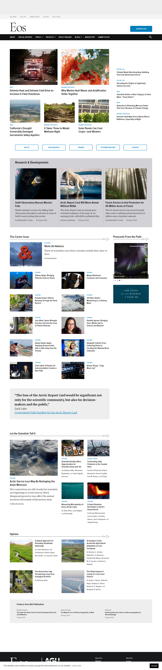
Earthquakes (54, 147)
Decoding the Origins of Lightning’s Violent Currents (131, 84)
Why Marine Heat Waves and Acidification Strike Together (83, 92)
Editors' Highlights (66, 610)
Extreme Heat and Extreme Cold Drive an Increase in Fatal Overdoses (31, 92)
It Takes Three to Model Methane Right (56, 130)
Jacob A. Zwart (52, 555)
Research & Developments (31, 162)
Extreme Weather (108, 147)
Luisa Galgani (77, 510)
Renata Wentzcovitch (97, 513)
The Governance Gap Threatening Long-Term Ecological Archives (44, 574)
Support (141, 29)
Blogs (77, 37)
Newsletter (90, 37)
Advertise (129, 658)
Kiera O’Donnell (95, 470)
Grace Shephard (99, 519)
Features (38, 272)
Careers (135, 147)
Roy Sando (39, 555)
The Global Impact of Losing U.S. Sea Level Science (95, 574)
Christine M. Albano (94, 558)
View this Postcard (119, 276)
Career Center (34, 17)
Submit (128, 661)
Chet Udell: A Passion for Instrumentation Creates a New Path (45, 368)
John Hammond (43, 549)
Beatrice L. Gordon (95, 552)
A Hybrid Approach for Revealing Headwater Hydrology (44, 543)
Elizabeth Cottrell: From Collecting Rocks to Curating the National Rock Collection (98, 347)
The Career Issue (19, 237)
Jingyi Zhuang (92, 522)
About (12, 37)
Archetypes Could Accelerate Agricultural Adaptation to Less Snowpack (96, 544)
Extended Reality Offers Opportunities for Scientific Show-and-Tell (71, 464)
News (11, 87)
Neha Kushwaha (18, 504)
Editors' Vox (121, 69)
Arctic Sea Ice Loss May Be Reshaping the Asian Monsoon (32, 483)
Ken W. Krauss (92, 476)
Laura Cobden (92, 516)
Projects (50, 37)
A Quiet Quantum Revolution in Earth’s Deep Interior (95, 507)
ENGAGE (98, 661)
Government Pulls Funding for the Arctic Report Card (46, 412)
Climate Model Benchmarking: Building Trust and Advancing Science (133, 73)
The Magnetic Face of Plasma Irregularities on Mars (77, 612)
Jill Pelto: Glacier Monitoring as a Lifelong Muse (97, 300)
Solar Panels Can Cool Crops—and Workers (90, 130)
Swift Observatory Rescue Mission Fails (33, 204)
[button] (115, 260)
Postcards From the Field (127, 237)
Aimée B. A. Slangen (94, 586)
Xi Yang (104, 476)
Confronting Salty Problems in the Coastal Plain (97, 464)
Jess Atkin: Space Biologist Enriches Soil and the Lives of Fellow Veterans (46, 323)
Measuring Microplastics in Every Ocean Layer (72, 505)
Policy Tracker (65, 37)
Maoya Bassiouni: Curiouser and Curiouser (97, 276)
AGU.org (23, 17)
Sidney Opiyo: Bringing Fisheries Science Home (45, 276)
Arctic (27, 147)
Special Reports (25, 37)
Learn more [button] (76, 666)
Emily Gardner (51, 258)
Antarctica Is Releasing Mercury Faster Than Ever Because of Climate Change (132, 106)
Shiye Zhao (68, 510)
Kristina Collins (69, 470)
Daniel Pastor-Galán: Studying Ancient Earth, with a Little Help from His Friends (45, 347)
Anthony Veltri (42, 580)
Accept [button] (154, 666)
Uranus (81, 147)
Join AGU (46, 17)
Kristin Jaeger (50, 552)
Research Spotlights (68, 87)
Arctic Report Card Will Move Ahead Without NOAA (79, 204)
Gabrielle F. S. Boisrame (95, 555)
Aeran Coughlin (101, 473)
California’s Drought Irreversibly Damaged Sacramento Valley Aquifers (25, 132)
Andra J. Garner (94, 580)
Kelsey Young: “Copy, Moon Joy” (95, 366)
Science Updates (92, 459)
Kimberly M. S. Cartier (25, 220)
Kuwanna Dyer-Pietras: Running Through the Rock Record (46, 300)
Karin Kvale (69, 513)
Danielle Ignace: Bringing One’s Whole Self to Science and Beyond (97, 323)
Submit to (104, 37)
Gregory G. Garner (98, 583)
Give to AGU (56, 17)
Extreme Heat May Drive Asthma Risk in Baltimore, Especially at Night (133, 118)
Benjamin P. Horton (94, 589)
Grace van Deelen (68, 220)
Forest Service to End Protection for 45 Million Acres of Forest (124, 204)
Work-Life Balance (54, 246)
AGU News (47, 243)
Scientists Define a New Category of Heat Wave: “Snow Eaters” (134, 95)
